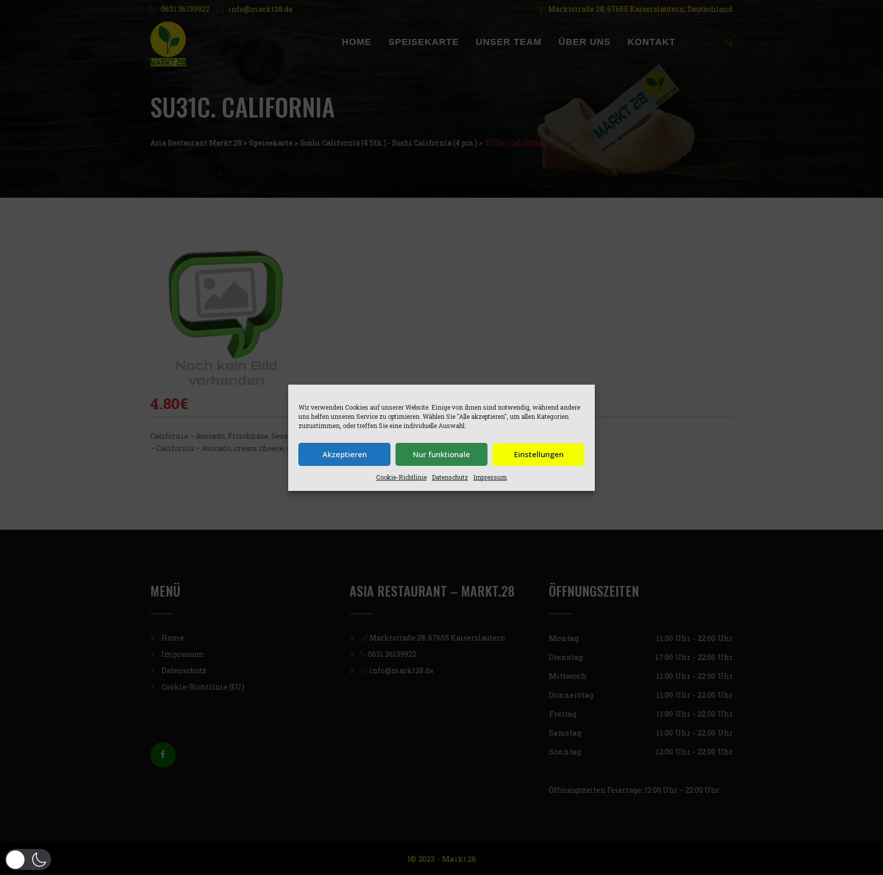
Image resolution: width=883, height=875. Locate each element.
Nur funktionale (441, 454)
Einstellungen (539, 454)
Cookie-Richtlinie (401, 477)
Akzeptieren (344, 454)
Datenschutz (450, 477)
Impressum (490, 477)
